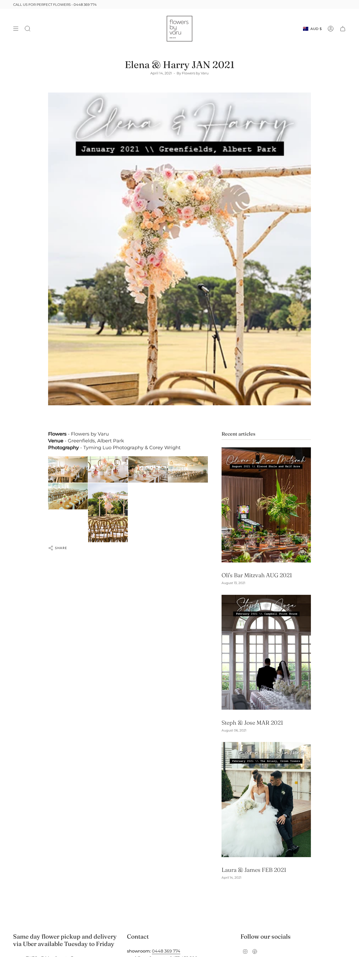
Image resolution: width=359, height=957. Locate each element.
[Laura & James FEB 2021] (266, 799)
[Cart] (343, 28)
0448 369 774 (85, 4)
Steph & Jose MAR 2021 (252, 722)
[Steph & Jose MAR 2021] (266, 652)
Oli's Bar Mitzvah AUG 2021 (257, 575)
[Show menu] (16, 28)
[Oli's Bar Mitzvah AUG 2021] (266, 504)
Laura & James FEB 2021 (254, 869)
